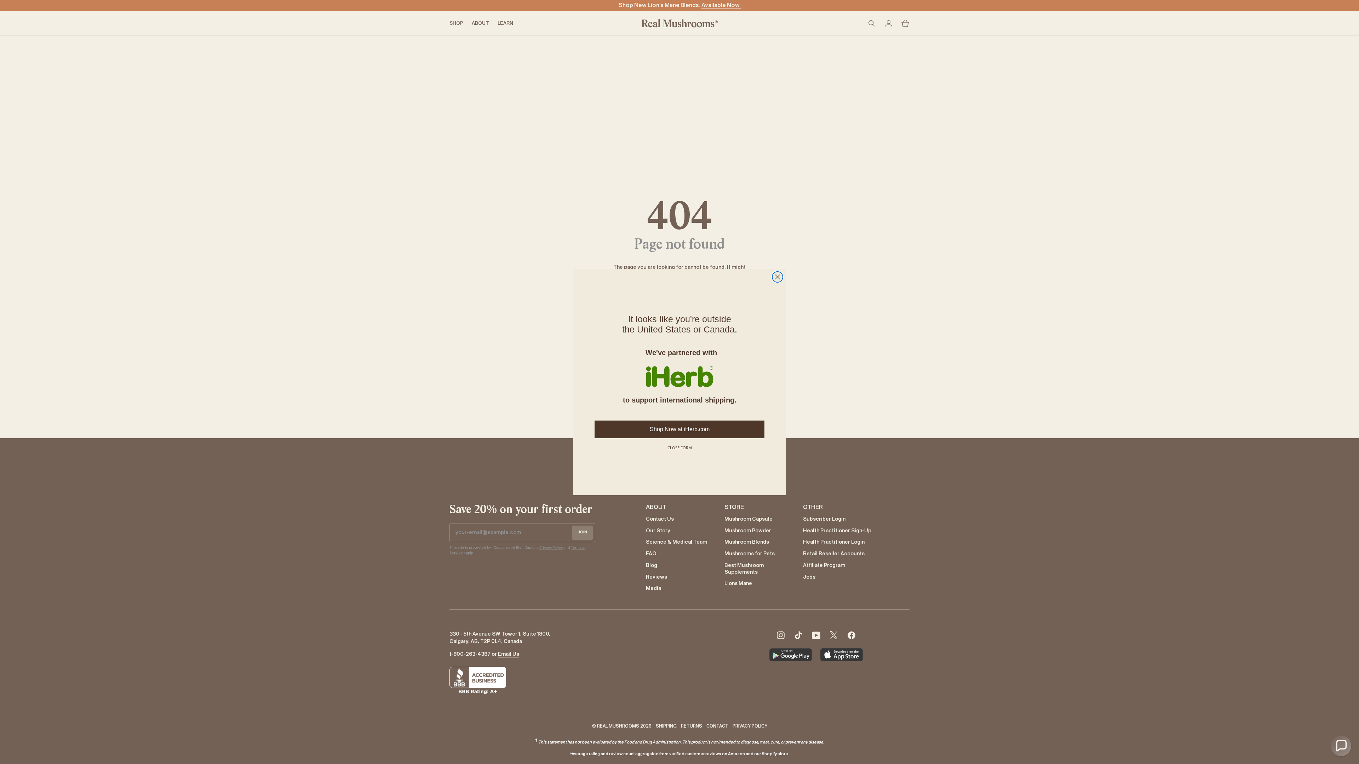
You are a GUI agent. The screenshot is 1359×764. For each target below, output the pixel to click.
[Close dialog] (777, 277)
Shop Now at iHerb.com (680, 429)
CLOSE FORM (679, 447)
